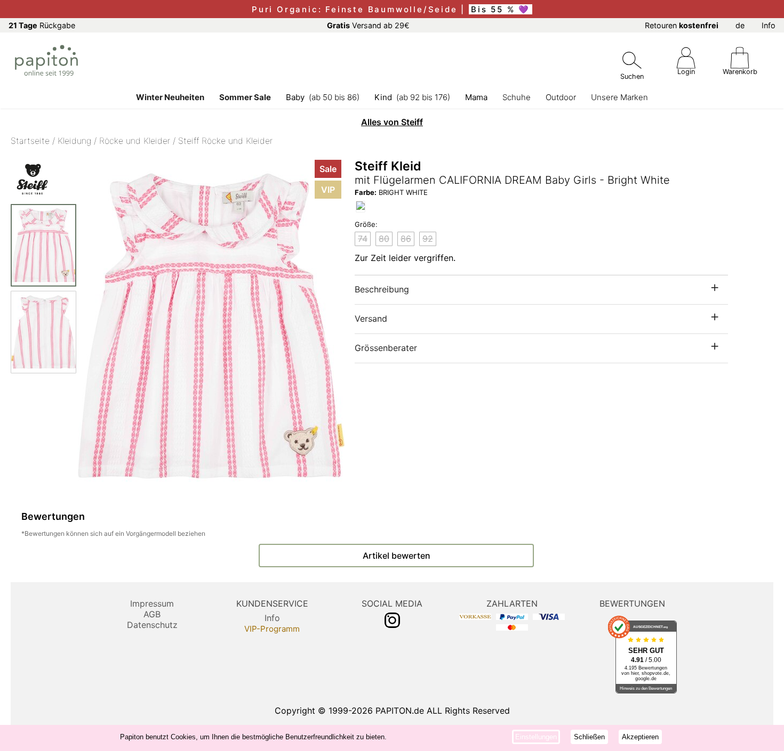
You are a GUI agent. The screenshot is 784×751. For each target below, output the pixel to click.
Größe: (366, 224)
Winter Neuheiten (170, 97)
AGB (152, 614)
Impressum (152, 603)
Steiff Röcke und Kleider (225, 140)
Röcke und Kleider (134, 140)
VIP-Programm (272, 629)
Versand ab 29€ (368, 25)
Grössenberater (386, 347)
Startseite (30, 140)
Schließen (589, 737)
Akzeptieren (640, 737)
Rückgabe (42, 25)
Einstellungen (536, 737)
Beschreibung (382, 289)
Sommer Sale (245, 97)
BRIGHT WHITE (391, 192)
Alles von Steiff (392, 122)
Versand (371, 318)
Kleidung (74, 140)
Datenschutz (152, 624)
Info (768, 25)
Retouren (681, 25)
